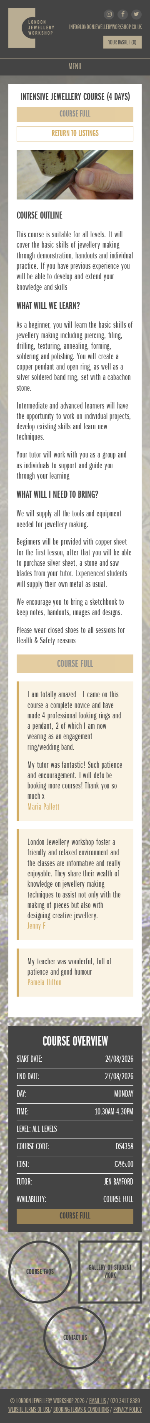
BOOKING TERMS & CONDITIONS (81, 1410)
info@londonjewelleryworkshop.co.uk (105, 27)
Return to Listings (75, 134)
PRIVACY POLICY (127, 1410)
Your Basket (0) (122, 43)
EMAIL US (97, 1401)
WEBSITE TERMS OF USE (29, 1410)
